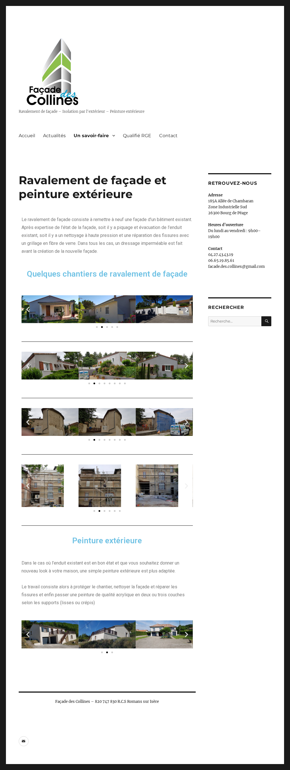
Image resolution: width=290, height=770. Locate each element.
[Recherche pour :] (234, 321)
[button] (27, 309)
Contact (168, 135)
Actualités (54, 135)
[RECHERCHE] (266, 321)
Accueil (27, 135)
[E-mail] (24, 741)
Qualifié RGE (137, 135)
